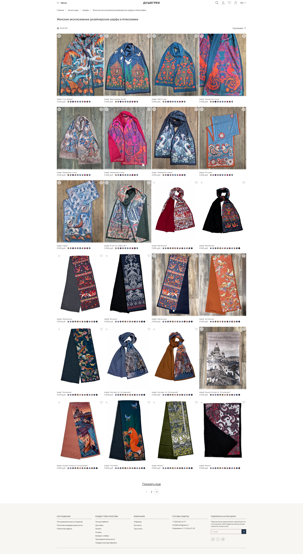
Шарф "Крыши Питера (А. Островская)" (215, 392)
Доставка (99, 525)
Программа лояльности (105, 539)
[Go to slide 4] (97, 94)
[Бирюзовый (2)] (73, 102)
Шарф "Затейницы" (207, 319)
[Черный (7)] (90, 102)
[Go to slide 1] (63, 94)
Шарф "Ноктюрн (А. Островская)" (117, 392)
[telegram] (213, 539)
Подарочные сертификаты (106, 543)
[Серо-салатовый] (180, 248)
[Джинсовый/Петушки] (78, 102)
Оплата (98, 529)
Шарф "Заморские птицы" (209, 99)
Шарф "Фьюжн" (158, 465)
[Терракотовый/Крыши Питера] (187, 248)
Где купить (138, 529)
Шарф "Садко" (62, 246)
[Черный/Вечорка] (189, 248)
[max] (218, 539)
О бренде (137, 522)
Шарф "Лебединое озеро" (162, 172)
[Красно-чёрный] (177, 248)
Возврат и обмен (102, 536)
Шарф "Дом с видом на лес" (115, 99)
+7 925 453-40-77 (179, 522)
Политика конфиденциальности (70, 525)
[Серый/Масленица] (182, 248)
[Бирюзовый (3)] (75, 102)
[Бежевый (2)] (68, 102)
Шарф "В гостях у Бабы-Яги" (115, 246)
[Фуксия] (85, 102)
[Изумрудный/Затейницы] (170, 248)
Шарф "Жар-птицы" (159, 99)
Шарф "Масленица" (159, 246)
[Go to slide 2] (74, 94)
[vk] (223, 539)
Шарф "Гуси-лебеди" (65, 99)
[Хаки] (87, 102)
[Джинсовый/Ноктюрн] (166, 248)
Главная (60, 10)
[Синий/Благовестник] (185, 248)
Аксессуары (73, 10)
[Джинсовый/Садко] (80, 102)
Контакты (138, 525)
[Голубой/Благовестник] (163, 248)
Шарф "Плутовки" (111, 465)
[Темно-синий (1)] (82, 102)
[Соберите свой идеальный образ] (59, 36)
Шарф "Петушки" (206, 172)
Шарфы (85, 10)
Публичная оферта (64, 529)
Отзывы (98, 532)
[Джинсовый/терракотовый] (168, 248)
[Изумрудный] (173, 248)
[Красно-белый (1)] (223, 248)
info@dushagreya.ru (180, 525)
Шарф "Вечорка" (110, 319)
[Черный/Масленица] (192, 248)
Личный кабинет (102, 522)
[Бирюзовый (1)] (118, 102)
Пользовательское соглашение (69, 522)
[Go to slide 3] (86, 94)
